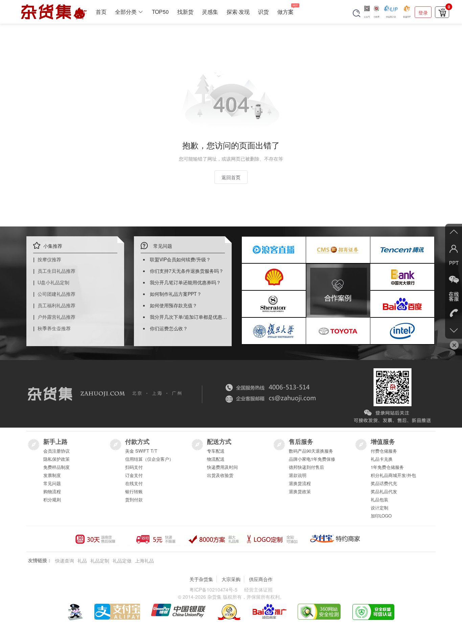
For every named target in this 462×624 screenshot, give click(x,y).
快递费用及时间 (222, 467)
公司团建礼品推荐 (56, 293)
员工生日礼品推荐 (56, 270)
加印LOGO (381, 515)
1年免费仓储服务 (387, 467)
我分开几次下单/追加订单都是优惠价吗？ (193, 316)
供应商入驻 (391, 16)
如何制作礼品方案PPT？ (176, 293)
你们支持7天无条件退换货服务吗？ (187, 270)
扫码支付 (134, 467)
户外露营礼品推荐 (56, 316)
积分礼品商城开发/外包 (393, 475)
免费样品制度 (56, 467)
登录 (423, 12)
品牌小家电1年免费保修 (312, 459)
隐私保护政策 (56, 459)
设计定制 (379, 507)
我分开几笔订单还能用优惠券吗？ (185, 282)
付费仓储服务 (384, 451)
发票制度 (52, 475)
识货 (263, 12)
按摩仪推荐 (49, 259)
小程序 (376, 16)
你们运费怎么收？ (169, 328)
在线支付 (134, 483)
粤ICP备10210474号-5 (213, 589)
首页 (101, 12)
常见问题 (52, 483)
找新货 (185, 12)
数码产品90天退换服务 (311, 451)
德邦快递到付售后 (306, 467)
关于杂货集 (201, 579)
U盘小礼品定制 (53, 282)
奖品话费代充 (384, 483)
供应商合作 (261, 579)
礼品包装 (379, 499)
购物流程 (52, 491)
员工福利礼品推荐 (56, 305)
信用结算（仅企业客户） (149, 459)
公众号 (367, 16)
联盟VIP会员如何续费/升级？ (180, 259)
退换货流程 (300, 483)
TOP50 (160, 12)
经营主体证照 (258, 589)
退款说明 (297, 475)
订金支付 (134, 475)
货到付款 (134, 499)
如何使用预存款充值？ (173, 305)
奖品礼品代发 (384, 491)
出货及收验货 (220, 475)
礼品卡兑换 (382, 459)
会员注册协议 (56, 451)
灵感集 (210, 12)
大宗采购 (231, 579)
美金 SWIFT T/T (141, 451)
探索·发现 (238, 12)
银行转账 (134, 491)
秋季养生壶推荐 (54, 328)
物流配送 (216, 459)
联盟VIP (407, 16)
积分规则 (52, 499)
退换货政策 (300, 491)
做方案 (285, 12)
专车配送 (216, 451)
